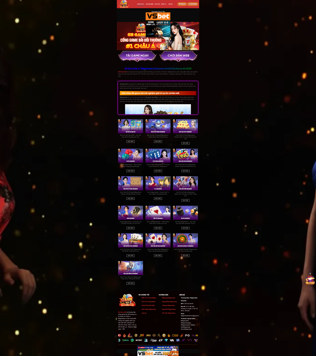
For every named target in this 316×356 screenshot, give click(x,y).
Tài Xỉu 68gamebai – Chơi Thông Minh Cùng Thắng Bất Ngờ (130, 165)
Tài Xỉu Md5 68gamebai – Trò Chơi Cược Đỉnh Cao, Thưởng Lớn (158, 165)
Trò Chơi (157, 4)
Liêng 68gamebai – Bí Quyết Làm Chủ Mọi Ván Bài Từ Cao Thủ (130, 222)
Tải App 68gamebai (168, 305)
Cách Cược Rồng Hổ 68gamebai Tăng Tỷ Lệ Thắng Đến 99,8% (130, 278)
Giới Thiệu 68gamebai (149, 309)
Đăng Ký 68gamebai (168, 298)
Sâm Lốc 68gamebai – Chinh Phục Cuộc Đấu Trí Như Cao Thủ (158, 222)
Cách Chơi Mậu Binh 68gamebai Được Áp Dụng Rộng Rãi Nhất (158, 250)
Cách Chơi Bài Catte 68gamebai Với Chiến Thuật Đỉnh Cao (130, 250)
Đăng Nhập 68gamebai (169, 301)
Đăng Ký (163, 4)
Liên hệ (144, 313)
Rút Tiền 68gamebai (168, 313)
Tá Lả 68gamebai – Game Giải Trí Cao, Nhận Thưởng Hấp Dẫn (158, 193)
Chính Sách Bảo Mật (148, 305)
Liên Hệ (170, 4)
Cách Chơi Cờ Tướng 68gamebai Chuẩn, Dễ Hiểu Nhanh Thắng (130, 193)
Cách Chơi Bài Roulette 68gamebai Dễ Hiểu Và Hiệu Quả (185, 250)
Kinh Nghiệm (149, 4)
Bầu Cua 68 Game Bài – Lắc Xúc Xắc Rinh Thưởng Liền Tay (130, 136)
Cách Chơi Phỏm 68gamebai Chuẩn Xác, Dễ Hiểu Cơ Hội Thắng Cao (185, 194)
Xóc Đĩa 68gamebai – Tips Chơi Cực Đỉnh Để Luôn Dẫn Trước (185, 222)
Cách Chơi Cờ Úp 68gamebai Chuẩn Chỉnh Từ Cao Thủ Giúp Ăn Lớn (185, 137)
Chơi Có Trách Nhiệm (148, 301)
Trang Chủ (140, 4)
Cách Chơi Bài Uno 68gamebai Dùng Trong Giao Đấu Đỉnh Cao (185, 165)
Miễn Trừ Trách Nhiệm (149, 298)
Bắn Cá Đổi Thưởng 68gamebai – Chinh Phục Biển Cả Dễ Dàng (158, 136)
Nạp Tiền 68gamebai (169, 309)
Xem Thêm (130, 141)
